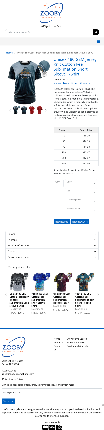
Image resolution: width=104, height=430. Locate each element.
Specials (84, 346)
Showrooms (71, 338)
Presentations (71, 342)
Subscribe (8, 401)
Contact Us (58, 348)
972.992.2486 (9, 370)
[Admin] (103, 405)
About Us (58, 342)
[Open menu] (98, 41)
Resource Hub (52, 422)
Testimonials (71, 346)
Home (57, 338)
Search (83, 338)
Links (82, 342)
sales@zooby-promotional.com (18, 373)
